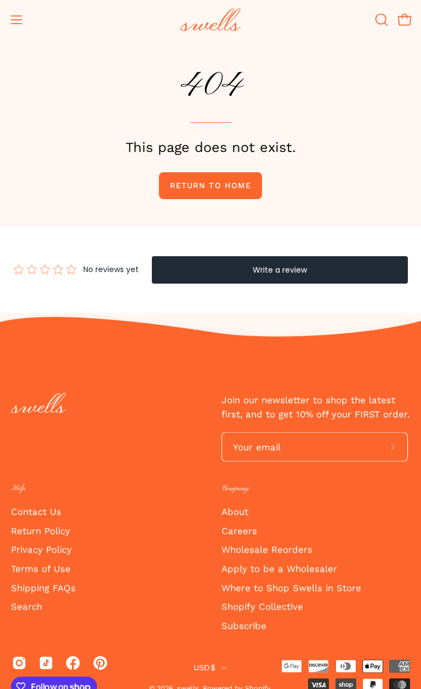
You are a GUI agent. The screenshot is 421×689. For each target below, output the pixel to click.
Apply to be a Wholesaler (279, 568)
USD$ (204, 667)
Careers (239, 530)
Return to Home (210, 185)
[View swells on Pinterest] (98, 663)
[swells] (210, 19)
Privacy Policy (41, 549)
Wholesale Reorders (266, 549)
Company (234, 488)
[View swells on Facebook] (71, 663)
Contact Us (36, 511)
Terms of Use (41, 568)
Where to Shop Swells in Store (291, 587)
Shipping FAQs (43, 587)
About (234, 511)
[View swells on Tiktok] (44, 663)
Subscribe (243, 625)
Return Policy (40, 530)
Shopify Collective (262, 606)
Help (18, 488)
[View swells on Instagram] (17, 663)
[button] (380, 19)
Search (26, 606)
